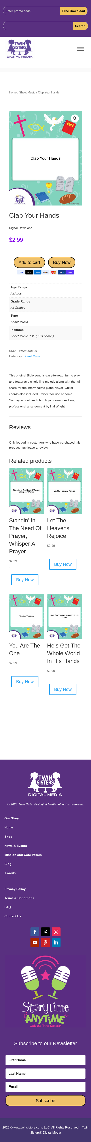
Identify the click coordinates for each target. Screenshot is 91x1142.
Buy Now (61, 262)
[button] (75, 118)
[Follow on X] (45, 931)
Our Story (11, 818)
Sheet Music (27, 92)
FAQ (7, 907)
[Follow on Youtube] (34, 942)
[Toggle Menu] (80, 49)
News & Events (15, 845)
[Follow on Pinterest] (45, 942)
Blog (7, 864)
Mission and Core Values (23, 855)
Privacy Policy (15, 889)
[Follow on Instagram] (56, 931)
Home (13, 92)
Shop (8, 836)
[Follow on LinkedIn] (56, 942)
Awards (10, 873)
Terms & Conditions (19, 898)
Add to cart (29, 262)
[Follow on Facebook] (34, 931)
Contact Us (12, 916)
